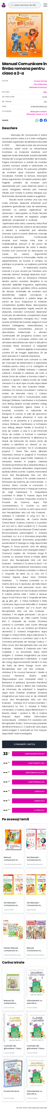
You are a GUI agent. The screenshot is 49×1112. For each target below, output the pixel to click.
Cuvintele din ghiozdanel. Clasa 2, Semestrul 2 (12, 1048)
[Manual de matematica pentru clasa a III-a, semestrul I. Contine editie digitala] (13, 983)
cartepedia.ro (36, 782)
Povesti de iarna (11, 1091)
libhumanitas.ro (35, 772)
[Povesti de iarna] (13, 1074)
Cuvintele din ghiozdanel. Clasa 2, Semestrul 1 (35, 1048)
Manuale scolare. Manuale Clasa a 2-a (37, 112)
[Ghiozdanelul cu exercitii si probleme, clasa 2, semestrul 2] (36, 1074)
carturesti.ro (36, 763)
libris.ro (40, 791)
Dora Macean (40, 84)
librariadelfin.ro (35, 753)
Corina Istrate (40, 81)
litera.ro (39, 810)
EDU (45, 92)
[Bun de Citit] (3, 5)
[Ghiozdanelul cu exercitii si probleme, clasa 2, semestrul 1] (36, 983)
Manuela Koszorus (38, 87)
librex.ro (39, 801)
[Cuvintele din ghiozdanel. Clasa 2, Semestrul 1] (36, 1029)
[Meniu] (45, 5)
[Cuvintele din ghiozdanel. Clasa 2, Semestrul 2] (13, 1029)
